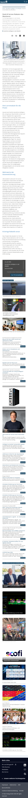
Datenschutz (13, 785)
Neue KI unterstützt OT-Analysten (11, 477)
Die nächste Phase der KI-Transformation (13, 331)
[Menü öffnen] (27, 2)
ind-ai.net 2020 (9, 268)
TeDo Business (6, 767)
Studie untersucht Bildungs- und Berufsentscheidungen (11, 728)
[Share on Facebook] (24, 36)
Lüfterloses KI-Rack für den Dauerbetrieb (13, 454)
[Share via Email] (16, 36)
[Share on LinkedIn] (20, 36)
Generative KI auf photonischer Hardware (13, 465)
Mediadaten (5, 769)
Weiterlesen (23, 346)
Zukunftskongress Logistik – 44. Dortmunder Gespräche (13, 517)
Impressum (5, 785)
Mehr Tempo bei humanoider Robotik (12, 507)
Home (3, 8)
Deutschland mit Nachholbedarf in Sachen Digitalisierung (13, 705)
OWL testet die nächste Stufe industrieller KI (13, 435)
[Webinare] (25, 774)
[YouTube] (25, 769)
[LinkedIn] (25, 765)
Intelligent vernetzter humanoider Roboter (13, 444)
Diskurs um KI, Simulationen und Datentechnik (11, 349)
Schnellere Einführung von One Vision (12, 484)
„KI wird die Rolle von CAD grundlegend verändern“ (12, 372)
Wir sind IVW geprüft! (7, 764)
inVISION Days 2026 (7, 552)
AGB (19, 785)
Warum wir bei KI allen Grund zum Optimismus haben (11, 340)
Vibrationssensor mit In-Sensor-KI (11, 296)
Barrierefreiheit (6, 788)
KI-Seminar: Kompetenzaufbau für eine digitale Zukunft (12, 542)
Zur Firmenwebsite (16, 275)
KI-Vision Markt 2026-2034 (9, 682)
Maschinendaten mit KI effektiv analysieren (13, 530)
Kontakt (21, 790)
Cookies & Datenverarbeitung (10, 790)
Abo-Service (5, 772)
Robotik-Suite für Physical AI (9, 362)
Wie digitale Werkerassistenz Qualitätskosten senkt (10, 314)
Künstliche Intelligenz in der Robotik (13, 8)
